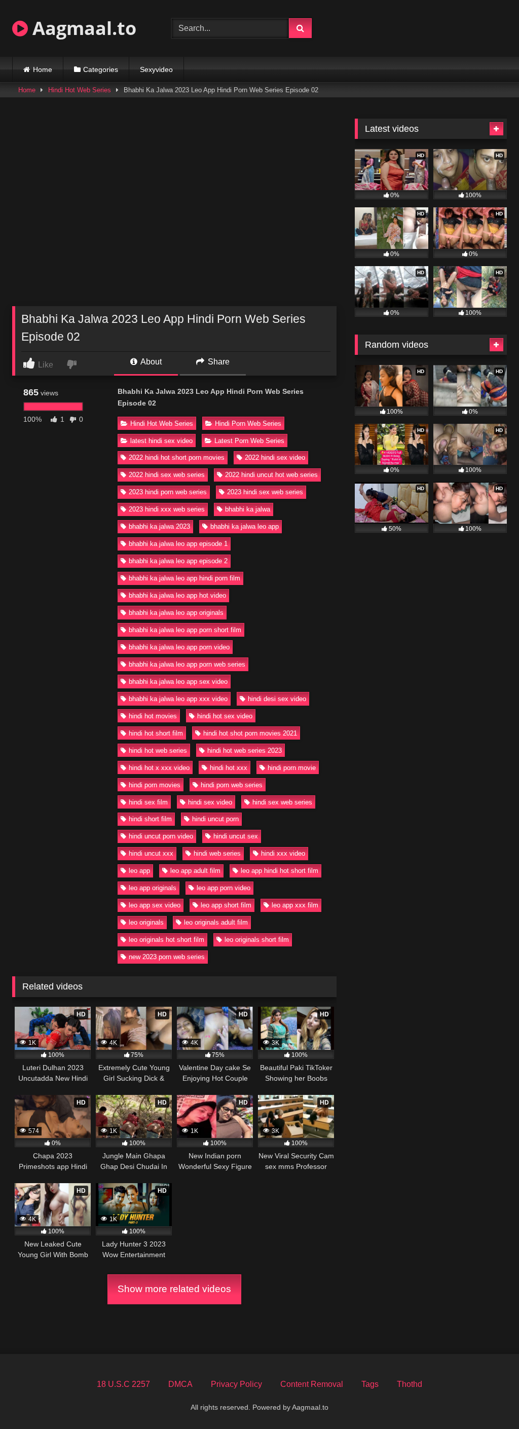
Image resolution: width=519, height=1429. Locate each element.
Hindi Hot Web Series (79, 90)
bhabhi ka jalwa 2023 (159, 526)
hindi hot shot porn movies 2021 (250, 733)
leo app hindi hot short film (279, 870)
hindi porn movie (292, 768)
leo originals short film (257, 939)
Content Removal (311, 1384)
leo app (139, 870)
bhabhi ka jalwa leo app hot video (177, 595)
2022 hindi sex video (275, 457)
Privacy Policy (236, 1384)
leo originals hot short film (166, 939)
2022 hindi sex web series (167, 475)
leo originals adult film (216, 922)
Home (42, 69)
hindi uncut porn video (161, 836)
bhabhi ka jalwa (247, 509)
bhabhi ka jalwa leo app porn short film (185, 630)
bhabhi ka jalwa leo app (244, 526)
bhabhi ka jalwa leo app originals (176, 612)
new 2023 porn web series (167, 957)
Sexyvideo (156, 69)
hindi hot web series (158, 750)
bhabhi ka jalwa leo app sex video (178, 681)
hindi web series (217, 853)
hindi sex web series (282, 802)
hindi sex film (148, 802)
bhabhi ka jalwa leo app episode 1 (178, 543)
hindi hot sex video (224, 716)
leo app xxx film (295, 905)
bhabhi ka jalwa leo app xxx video (178, 699)
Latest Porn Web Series (249, 441)
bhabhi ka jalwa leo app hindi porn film (184, 578)
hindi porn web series (232, 785)
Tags (370, 1384)
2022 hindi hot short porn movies (177, 457)
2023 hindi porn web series (168, 492)
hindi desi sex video (277, 699)
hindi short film (150, 819)
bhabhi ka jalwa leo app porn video (179, 647)
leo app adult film (195, 870)
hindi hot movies (153, 716)
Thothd (409, 1384)
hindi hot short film (156, 733)
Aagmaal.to (82, 28)
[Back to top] (487, 1399)
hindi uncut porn (215, 819)
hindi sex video (210, 802)
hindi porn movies (154, 785)
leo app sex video (154, 905)
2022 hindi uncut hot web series (271, 475)
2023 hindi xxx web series (167, 509)
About (150, 361)
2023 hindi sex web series (265, 492)
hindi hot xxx (228, 768)
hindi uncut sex (235, 836)
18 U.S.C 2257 (123, 1384)
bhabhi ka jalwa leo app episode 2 (178, 561)
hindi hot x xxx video (159, 768)
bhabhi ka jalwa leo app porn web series (187, 664)
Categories (100, 69)
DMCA (180, 1384)
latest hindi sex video (161, 441)
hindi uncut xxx (151, 853)
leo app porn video (223, 888)
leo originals (146, 922)
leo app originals (152, 888)
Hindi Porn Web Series (248, 423)
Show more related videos (174, 1289)
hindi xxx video (283, 853)
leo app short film (226, 905)
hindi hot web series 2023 (244, 750)
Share (218, 361)
